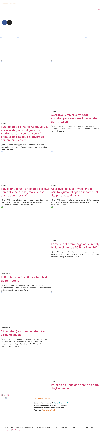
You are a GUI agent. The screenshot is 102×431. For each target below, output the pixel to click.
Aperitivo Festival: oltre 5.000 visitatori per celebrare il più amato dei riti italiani (74, 118)
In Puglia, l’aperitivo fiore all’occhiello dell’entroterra (25, 279)
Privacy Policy (5, 430)
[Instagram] (9, 22)
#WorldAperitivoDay (9, 3)
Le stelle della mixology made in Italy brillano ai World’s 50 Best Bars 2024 (75, 245)
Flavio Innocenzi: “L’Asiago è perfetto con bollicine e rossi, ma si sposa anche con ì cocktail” (25, 192)
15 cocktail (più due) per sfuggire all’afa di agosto (23, 333)
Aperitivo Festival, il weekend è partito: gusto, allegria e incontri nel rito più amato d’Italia (74, 192)
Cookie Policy (17, 430)
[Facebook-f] (4, 22)
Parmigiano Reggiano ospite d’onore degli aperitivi (75, 386)
